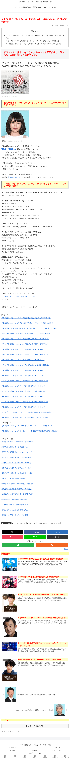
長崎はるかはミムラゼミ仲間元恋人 (14, 510)
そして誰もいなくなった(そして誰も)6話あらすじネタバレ (22, 370)
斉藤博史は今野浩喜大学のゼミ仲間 (14, 515)
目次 (32, 31)
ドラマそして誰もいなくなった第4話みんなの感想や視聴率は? (24, 381)
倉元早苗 (58, 523)
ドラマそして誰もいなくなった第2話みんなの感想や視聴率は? (24, 402)
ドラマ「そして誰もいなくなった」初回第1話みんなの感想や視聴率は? (27, 412)
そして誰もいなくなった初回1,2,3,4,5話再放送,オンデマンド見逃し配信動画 (29, 328)
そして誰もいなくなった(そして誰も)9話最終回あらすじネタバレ (25, 339)
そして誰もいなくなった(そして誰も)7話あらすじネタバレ (22, 360)
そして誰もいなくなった (19, 523)
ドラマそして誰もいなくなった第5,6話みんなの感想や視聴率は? (25, 365)
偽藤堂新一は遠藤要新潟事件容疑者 (14, 499)
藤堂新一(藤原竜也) (8, 149)
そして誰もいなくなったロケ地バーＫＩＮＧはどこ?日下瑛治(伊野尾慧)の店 (29, 431)
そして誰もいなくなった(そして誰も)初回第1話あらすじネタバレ (25, 417)
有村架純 (35, 750)
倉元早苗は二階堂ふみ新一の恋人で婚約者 (17, 484)
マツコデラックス (57, 750)
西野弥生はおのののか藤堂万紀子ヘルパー (17, 468)
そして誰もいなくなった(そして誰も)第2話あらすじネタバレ (23, 407)
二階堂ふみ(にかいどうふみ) (46, 523)
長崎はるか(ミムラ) (15, 177)
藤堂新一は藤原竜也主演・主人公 (13, 478)
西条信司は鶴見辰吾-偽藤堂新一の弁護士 (16, 489)
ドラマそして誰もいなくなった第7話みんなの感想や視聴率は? (24, 355)
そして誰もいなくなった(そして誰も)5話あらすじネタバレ (22, 375)
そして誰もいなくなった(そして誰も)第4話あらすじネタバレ (23, 386)
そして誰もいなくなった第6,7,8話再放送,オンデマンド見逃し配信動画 (27, 323)
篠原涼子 (12, 750)
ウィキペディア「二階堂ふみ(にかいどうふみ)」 (19, 296)
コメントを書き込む (35, 726)
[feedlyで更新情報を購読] (18, 545)
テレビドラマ (6, 523)
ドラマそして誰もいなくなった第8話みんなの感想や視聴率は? (24, 344)
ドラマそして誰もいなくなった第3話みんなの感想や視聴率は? (24, 391)
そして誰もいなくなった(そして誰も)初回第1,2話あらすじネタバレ (26, 318)
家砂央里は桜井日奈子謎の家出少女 (14, 447)
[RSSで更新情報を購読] (52, 545)
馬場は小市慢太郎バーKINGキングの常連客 (17, 442)
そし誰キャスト (32, 523)
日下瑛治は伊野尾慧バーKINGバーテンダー (17, 452)
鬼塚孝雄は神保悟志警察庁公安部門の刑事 (17, 494)
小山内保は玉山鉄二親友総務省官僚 (14, 505)
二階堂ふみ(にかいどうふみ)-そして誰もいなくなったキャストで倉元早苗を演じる (34, 44)
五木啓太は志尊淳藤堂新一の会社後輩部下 (17, 457)
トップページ (12, 748)
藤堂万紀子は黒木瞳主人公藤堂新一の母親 (17, 473)
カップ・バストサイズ (35, 753)
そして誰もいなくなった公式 (9, 96)
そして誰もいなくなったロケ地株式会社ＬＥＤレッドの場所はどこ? (26, 426)
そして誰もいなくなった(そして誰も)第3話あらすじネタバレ (23, 396)
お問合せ (57, 748)
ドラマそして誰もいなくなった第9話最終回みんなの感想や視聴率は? (26, 333)
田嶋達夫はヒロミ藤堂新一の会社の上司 (16, 463)
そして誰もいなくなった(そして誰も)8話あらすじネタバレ (22, 349)
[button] (57, 537)
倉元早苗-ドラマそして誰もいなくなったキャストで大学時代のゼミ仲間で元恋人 (33, 41)
